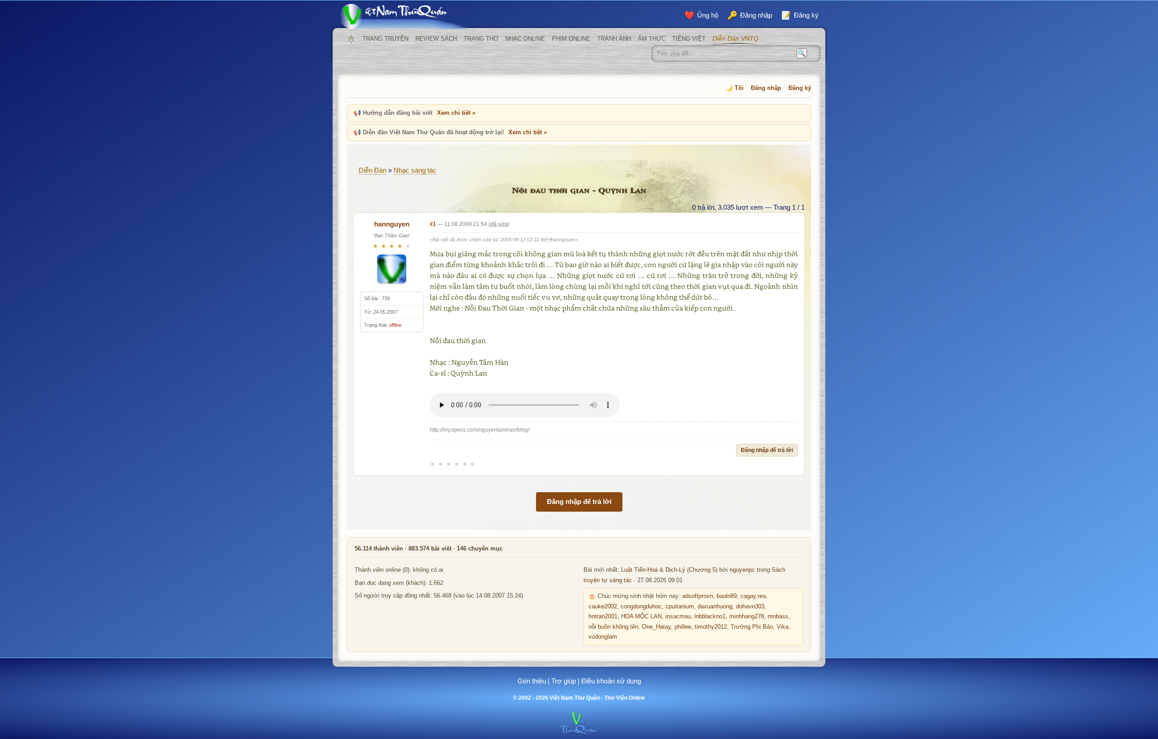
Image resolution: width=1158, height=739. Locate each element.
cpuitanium (679, 606)
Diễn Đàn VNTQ (735, 38)
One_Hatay (656, 627)
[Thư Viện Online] (404, 16)
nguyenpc (742, 570)
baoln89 (727, 596)
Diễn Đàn (372, 170)
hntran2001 (602, 616)
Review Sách (436, 38)
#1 (433, 224)
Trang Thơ (481, 38)
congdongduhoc (641, 606)
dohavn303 (750, 606)
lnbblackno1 (710, 616)
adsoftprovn (697, 596)
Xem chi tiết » (456, 112)
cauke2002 (602, 606)
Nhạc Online (525, 38)
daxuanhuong (715, 606)
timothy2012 (711, 627)
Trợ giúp (563, 681)
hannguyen (391, 224)
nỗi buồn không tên (613, 627)
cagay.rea (753, 596)
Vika (782, 627)
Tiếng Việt (689, 38)
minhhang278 (746, 616)
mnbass (778, 616)
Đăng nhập (766, 88)
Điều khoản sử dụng (611, 681)
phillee (682, 627)
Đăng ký (799, 88)
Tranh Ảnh (614, 38)
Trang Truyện (385, 38)
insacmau (678, 616)
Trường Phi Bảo (752, 627)
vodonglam (602, 637)
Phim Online (571, 38)
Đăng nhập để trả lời (767, 450)
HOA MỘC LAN (641, 616)
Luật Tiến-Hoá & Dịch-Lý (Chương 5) (669, 570)
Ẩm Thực (651, 38)
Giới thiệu (531, 681)
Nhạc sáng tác (415, 170)
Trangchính (351, 38)
